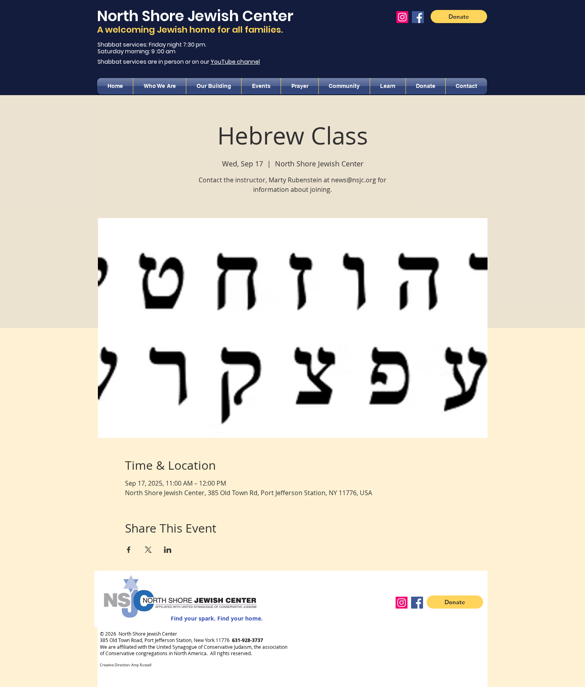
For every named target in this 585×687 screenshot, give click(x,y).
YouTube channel (235, 62)
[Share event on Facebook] (129, 549)
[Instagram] (402, 17)
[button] (159, 86)
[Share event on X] (148, 549)
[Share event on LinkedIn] (168, 549)
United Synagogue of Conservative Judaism (204, 647)
